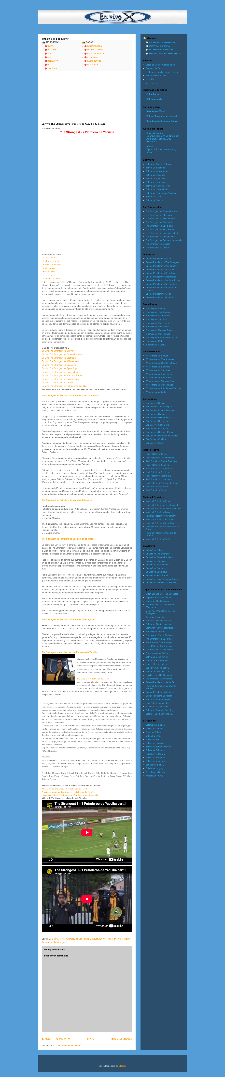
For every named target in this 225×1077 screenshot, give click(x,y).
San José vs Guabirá (156, 439)
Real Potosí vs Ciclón (156, 490)
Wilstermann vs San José (158, 370)
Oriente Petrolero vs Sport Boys (161, 273)
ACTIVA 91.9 (92, 65)
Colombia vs (152, 94)
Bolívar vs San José (155, 175)
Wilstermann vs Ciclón (156, 392)
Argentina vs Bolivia (155, 772)
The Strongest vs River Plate (159, 649)
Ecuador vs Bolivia (155, 765)
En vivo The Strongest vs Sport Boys (59, 368)
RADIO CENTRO (94, 61)
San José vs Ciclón (155, 443)
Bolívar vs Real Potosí (156, 182)
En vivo (103, 939)
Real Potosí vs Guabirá (157, 486)
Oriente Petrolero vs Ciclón (158, 294)
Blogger (122, 1066)
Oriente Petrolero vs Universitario (161, 284)
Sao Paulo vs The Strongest (159, 642)
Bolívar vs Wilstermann (157, 171)
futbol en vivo (114, 939)
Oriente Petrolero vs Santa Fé (160, 682)
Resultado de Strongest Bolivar (162, 121)
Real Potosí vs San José (157, 472)
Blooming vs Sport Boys (157, 323)
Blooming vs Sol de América (159, 635)
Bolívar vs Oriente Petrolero (159, 164)
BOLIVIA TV (52, 61)
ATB (49, 54)
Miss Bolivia (151, 83)
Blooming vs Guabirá (156, 345)
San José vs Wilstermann (158, 417)
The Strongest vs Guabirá (158, 244)
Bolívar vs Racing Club (157, 660)
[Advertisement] (98, 27)
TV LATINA (52, 68)
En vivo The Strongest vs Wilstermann (60, 361)
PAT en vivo (49, 271)
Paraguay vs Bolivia (155, 754)
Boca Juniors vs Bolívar (157, 653)
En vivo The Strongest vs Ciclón (57, 382)
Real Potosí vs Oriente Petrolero (161, 461)
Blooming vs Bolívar (155, 308)
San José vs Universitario (158, 421)
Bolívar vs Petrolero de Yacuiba (161, 193)
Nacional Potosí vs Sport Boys (160, 523)
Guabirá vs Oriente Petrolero (159, 557)
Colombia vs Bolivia (155, 725)
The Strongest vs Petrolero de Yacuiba (94, 678)
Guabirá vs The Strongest (158, 554)
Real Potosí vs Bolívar (156, 454)
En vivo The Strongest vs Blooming (59, 358)
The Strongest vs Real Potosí (160, 229)
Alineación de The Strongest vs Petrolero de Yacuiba (65, 788)
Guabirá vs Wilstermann (157, 564)
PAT (49, 65)
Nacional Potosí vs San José (159, 519)
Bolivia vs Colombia (155, 750)
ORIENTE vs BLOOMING (159, 46)
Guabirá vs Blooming (156, 561)
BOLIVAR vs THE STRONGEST (162, 42)
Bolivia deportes (154, 99)
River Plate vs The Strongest (159, 646)
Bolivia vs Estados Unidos (158, 746)
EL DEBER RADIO (95, 50)
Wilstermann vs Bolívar (157, 356)
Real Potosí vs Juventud (157, 703)
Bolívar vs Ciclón (154, 196)
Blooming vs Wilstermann (158, 315)
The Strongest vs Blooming (159, 215)
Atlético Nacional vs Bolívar (159, 620)
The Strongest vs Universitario (160, 236)
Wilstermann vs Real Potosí (159, 377)
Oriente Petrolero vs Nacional (160, 692)
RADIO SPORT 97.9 (95, 54)
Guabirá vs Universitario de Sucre (162, 579)
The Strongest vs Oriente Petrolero (162, 211)
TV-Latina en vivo (51, 278)
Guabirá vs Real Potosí (157, 575)
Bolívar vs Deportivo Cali (157, 671)
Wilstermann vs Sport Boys (159, 374)
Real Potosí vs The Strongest (160, 457)
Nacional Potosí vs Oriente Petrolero (163, 508)
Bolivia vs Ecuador (155, 728)
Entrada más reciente (56, 1038)
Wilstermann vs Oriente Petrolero (161, 363)
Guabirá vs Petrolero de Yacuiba (161, 582)
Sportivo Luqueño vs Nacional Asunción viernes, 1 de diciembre (162, 138)
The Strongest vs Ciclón (157, 247)
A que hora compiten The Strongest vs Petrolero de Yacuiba (68, 791)
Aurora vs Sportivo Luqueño (159, 699)
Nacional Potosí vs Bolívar (158, 501)
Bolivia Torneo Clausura (86, 939)
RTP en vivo (49, 275)
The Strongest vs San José (159, 222)
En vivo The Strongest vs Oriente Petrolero (62, 354)
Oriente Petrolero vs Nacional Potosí (163, 280)
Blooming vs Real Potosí (157, 326)
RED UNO (51, 50)
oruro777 (150, 146)
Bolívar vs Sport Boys (156, 178)
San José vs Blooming (156, 414)
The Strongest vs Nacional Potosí (162, 233)
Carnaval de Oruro (154, 68)
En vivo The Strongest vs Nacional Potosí (62, 375)
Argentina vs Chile (154, 776)
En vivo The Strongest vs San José (59, 365)
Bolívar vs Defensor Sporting (159, 710)
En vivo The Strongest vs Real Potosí (60, 372)
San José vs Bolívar (155, 403)
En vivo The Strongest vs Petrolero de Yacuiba (64, 386)
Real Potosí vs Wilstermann (159, 468)
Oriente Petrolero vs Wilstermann (161, 266)
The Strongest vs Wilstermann (160, 218)
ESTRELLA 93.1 (94, 57)
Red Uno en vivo (51, 261)
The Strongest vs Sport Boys (159, 226)
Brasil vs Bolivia (153, 732)
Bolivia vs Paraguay (155, 757)
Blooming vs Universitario (158, 334)
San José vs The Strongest (159, 406)
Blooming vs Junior (155, 631)
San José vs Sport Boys (157, 425)
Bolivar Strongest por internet (161, 116)
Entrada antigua (121, 1038)
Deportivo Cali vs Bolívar (157, 668)
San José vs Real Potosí (157, 428)
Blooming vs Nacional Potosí (159, 330)
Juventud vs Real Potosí (157, 706)
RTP (49, 57)
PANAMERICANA (94, 46)
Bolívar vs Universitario (157, 189)
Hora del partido (154, 133)
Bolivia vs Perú (153, 739)
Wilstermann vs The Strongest (160, 359)
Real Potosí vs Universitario (159, 479)
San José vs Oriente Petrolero (160, 410)
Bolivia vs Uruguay (155, 768)
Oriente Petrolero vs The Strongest (162, 262)
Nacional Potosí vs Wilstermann (161, 516)
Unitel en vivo (49, 268)
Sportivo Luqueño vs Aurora (159, 696)
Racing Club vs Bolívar (157, 664)
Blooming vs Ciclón (155, 341)
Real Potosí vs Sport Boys (158, 476)
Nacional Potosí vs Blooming (159, 512)
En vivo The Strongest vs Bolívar (57, 351)
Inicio (90, 1038)
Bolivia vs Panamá (155, 743)
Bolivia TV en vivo (51, 264)
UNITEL (50, 46)
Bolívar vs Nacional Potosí (158, 186)
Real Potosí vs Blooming (157, 465)
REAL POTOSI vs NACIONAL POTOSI (165, 54)
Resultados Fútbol (155, 111)
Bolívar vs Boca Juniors (157, 657)
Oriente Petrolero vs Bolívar (159, 258)
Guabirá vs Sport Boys (156, 572)
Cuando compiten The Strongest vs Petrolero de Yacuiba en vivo (70, 794)
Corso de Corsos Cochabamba (160, 65)
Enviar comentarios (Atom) (68, 1045)
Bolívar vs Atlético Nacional (159, 624)
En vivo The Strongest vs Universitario (60, 379)
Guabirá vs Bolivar (154, 550)
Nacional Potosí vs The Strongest (162, 505)
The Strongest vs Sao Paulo (159, 639)
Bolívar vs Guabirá (154, 200)
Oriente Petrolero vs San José (160, 269)
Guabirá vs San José (156, 568)
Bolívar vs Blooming (155, 168)
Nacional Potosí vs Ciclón (158, 539)
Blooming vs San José (156, 319)
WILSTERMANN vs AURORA (161, 50)
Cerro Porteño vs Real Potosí (160, 628)
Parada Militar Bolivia (156, 75)
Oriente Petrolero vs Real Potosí (161, 277)
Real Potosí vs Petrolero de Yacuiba (163, 483)
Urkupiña (150, 79)
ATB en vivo (49, 257)
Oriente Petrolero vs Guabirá (159, 297)
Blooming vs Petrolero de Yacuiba (162, 337)
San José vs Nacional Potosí (159, 432)
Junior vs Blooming (155, 617)
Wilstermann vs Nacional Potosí (161, 381)
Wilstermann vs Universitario (159, 385)
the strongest (60, 942)
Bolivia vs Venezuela (156, 761)
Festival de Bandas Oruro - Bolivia (162, 72)
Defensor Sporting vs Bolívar (159, 714)
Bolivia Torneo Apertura (63, 939)
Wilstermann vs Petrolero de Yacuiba (163, 388)
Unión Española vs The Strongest (162, 594)
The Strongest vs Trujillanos (159, 678)
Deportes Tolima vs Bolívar (158, 597)
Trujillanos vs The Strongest (159, 675)
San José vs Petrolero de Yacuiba (162, 435)
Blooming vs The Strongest (159, 312)
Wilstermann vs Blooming (158, 367)
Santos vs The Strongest (157, 601)
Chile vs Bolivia (153, 736)
